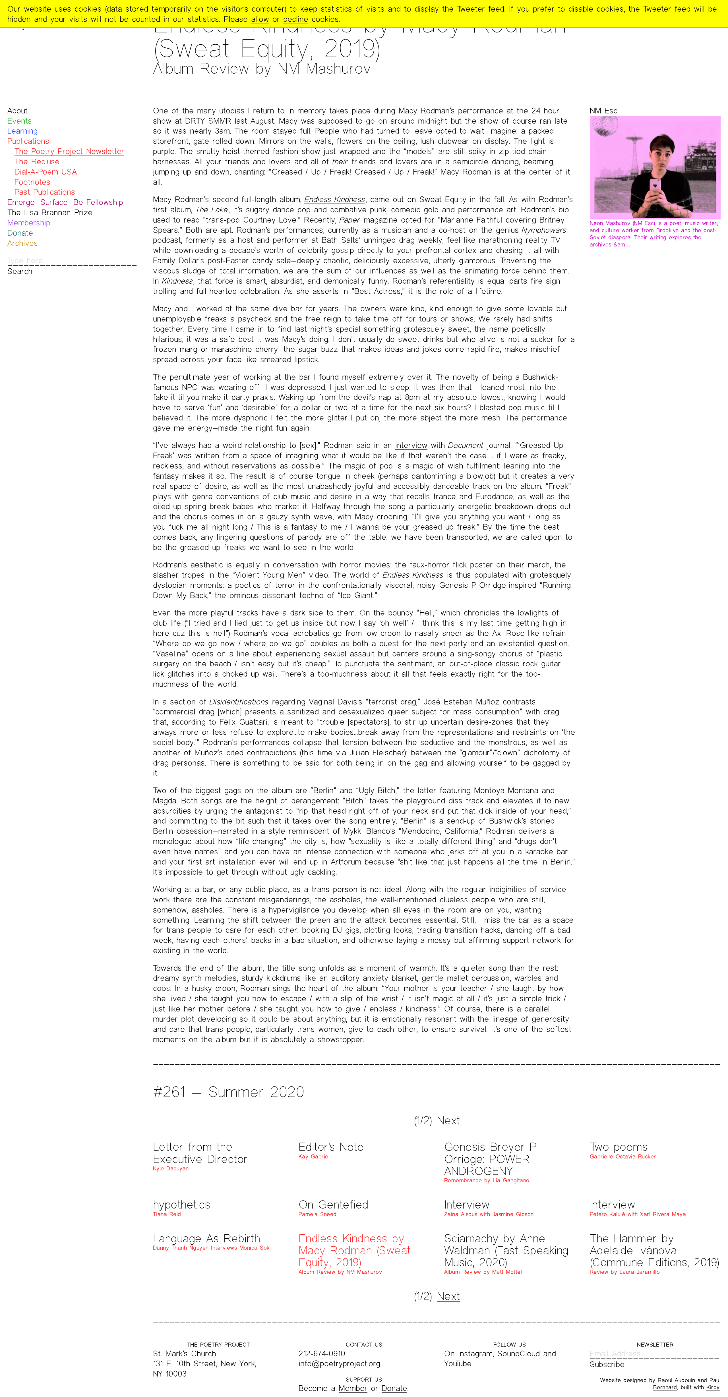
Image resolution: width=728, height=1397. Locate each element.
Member (353, 1388)
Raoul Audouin (676, 1380)
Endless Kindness (334, 199)
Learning (22, 130)
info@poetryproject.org (339, 1363)
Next (448, 1120)
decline (295, 19)
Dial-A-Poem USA (46, 171)
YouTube (457, 1363)
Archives (22, 243)
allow (260, 19)
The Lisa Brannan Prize (49, 212)
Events (19, 120)
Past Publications (45, 191)
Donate (20, 232)
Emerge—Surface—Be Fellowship (65, 202)
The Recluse (37, 161)
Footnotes (32, 181)
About (17, 110)
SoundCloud (518, 1353)
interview (411, 445)
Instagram (475, 1353)
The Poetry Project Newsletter (69, 151)
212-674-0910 (322, 1353)
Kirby (713, 1387)
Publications (28, 141)
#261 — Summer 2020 (228, 1091)
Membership (28, 222)
